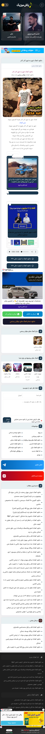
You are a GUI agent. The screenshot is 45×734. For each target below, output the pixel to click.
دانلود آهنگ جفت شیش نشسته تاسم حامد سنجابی (24, 568)
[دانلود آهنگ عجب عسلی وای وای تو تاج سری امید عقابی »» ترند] (11, 22)
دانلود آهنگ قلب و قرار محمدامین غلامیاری (27, 536)
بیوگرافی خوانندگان (15, 451)
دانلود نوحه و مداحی (15, 433)
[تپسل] (2, 49)
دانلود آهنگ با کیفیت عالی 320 (21, 259)
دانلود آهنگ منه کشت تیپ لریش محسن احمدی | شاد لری (22, 600)
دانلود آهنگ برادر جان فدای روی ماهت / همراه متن (27, 688)
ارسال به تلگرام (31, 314)
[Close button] (43, 710)
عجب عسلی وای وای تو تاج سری (11, 35)
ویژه (39, 433)
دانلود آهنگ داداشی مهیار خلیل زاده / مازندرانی (25, 540)
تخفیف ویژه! (12, 723)
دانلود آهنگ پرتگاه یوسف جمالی (30, 548)
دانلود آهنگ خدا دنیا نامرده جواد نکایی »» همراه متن (24, 544)
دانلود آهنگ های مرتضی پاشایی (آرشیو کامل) (26, 604)
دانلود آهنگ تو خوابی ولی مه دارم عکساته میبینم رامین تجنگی (23, 641)
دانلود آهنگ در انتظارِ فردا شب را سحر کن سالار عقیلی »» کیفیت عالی (23, 522)
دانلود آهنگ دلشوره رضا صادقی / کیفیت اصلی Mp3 (24, 516)
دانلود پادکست (16, 436)
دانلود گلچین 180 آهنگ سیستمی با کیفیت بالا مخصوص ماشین (23, 502)
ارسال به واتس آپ (11, 314)
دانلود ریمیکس (36, 436)
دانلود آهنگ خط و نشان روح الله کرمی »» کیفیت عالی (24, 647)
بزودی (39, 455)
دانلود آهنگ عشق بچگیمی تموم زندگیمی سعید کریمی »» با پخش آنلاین (22, 582)
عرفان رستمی (21, 75)
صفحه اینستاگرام (37, 476)
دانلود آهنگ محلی (15, 440)
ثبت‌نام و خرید (22, 185)
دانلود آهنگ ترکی (36, 448)
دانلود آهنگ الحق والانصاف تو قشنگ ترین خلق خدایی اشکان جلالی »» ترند (23, 530)
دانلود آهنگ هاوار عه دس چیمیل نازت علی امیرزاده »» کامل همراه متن (22, 590)
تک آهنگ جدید (36, 451)
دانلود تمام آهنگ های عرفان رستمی (22, 321)
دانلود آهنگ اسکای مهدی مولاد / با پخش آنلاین (25, 560)
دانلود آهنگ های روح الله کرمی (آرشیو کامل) (26, 508)
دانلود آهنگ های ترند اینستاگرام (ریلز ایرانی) (27, 512)
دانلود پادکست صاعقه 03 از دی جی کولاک (27, 596)
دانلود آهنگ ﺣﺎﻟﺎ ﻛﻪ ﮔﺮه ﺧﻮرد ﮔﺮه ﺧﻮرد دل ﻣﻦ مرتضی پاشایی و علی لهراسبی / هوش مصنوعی (24, 610)
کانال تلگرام (38, 465)
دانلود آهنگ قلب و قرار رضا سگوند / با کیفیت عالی (25, 564)
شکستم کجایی (33, 35)
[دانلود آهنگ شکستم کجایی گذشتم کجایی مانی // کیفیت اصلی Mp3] (33, 22)
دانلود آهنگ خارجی (15, 444)
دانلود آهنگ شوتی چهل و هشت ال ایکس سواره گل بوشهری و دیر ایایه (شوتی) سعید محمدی (24, 494)
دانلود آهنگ (29, 72)
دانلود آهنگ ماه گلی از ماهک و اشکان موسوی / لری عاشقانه (24, 554)
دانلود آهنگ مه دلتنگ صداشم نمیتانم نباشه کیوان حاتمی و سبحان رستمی (22, 574)
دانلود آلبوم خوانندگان (14, 448)
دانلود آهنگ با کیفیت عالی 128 (21, 266)
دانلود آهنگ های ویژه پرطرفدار (32, 440)
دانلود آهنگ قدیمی (35, 444)
